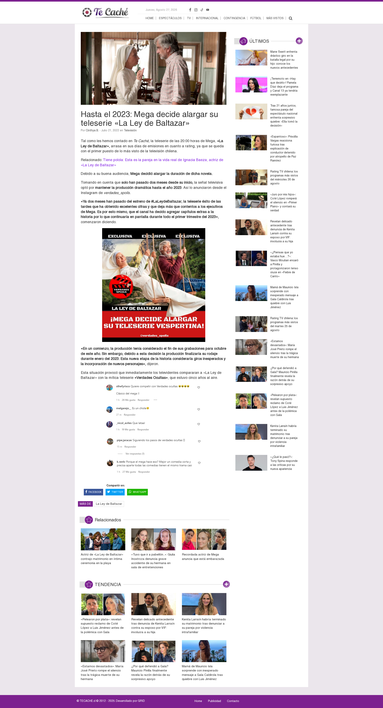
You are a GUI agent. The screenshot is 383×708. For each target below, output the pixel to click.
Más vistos (275, 18)
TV (189, 18)
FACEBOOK (95, 492)
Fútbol (255, 18)
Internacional (207, 18)
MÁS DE (85, 503)
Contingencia (234, 18)
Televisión (130, 130)
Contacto (233, 701)
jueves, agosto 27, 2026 (161, 9)
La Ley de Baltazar (109, 503)
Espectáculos (170, 18)
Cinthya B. (92, 130)
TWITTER (117, 492)
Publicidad (214, 701)
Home (150, 18)
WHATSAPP (139, 492)
